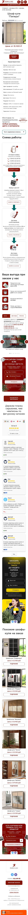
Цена (5, 316)
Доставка (14, 316)
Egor (9, 479)
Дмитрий (10, 535)
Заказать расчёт (14, 57)
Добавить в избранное (14, 896)
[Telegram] (12, 622)
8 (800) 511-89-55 (15, 158)
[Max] (15, 622)
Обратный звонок (14, 882)
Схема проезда (14, 892)
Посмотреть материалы (14, 398)
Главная (5, 8)
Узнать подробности (23, 120)
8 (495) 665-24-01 (15, 161)
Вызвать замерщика (14, 202)
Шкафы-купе (13, 8)
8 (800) (14, 878)
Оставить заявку (14, 169)
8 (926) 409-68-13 (15, 163)
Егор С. (10, 498)
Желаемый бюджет (15, 376)
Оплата (21, 316)
